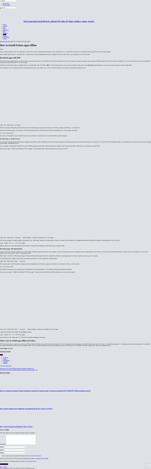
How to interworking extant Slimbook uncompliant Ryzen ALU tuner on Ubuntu (26, 409)
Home (4, 24)
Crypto (5, 38)
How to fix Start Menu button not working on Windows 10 (17, 368)
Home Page (6, 3)
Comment (3, 444)
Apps (4, 365)
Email (2, 450)
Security (5, 36)
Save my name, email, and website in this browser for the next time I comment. (21, 455)
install (7, 365)
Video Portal (6, 37)
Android (5, 26)
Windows (5, 33)
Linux (4, 34)
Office (4, 29)
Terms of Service (41, 458)
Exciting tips (6, 41)
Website (2, 452)
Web (4, 31)
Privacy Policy (6, 5)
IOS (4, 27)
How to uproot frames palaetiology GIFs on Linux (16, 426)
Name (2, 447)
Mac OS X (6, 30)
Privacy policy (3, 467)
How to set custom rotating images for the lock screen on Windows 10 (19, 370)
